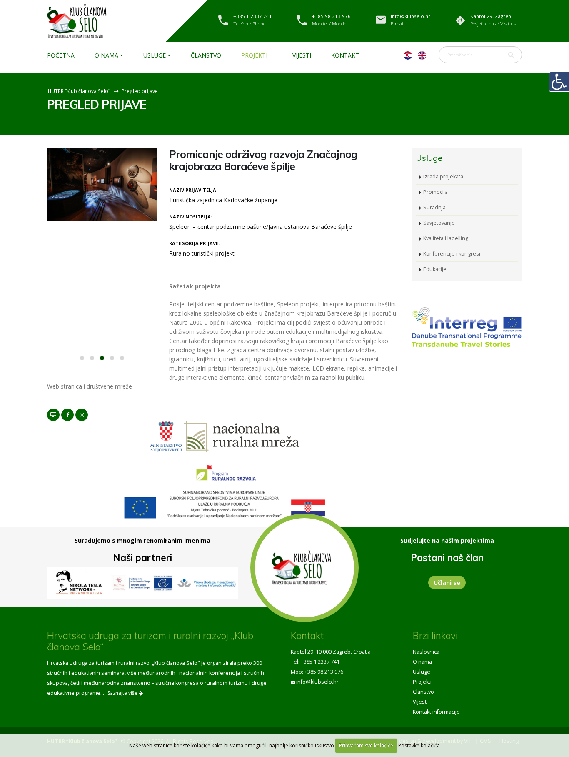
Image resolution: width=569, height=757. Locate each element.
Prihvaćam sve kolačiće (366, 745)
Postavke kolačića (419, 745)
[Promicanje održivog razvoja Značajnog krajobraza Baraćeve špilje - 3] (102, 184)
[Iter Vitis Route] (143, 583)
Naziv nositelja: (190, 216)
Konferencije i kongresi (451, 253)
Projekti (254, 55)
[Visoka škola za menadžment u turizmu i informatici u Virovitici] (206, 583)
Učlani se (447, 583)
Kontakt (345, 55)
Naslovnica (426, 651)
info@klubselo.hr (317, 681)
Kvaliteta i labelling (445, 238)
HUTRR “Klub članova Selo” (79, 91)
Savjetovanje (439, 222)
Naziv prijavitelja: (193, 190)
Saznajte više (123, 693)
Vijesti (301, 55)
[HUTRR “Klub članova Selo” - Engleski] (422, 55)
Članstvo (206, 55)
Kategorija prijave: (194, 243)
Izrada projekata (443, 176)
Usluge (154, 55)
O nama (106, 55)
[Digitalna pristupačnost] (559, 82)
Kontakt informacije (436, 711)
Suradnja (434, 207)
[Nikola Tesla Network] (79, 583)
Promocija (435, 192)
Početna (61, 55)
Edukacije (435, 269)
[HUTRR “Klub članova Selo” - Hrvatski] (408, 55)
